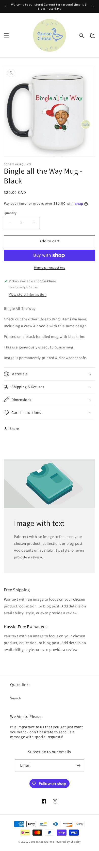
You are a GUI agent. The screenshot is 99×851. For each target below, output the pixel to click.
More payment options (49, 267)
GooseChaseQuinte (41, 841)
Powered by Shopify (68, 841)
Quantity (10, 213)
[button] (6, 35)
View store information (27, 294)
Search (15, 698)
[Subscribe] (78, 765)
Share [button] (14, 428)
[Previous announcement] (5, 6)
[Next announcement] (93, 6)
